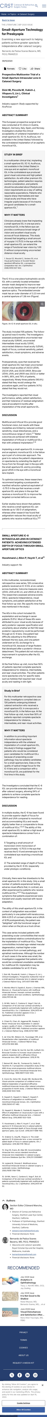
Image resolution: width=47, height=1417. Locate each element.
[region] (23, 1398)
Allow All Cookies (23, 1410)
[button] (8, 1200)
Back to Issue (8, 20)
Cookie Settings (23, 1403)
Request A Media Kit (23, 1363)
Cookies (23, 1347)
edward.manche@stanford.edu (25, 1231)
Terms (23, 1340)
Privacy (23, 1332)
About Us (24, 1355)
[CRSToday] (17, 6)
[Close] (42, 1385)
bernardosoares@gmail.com (24, 1254)
